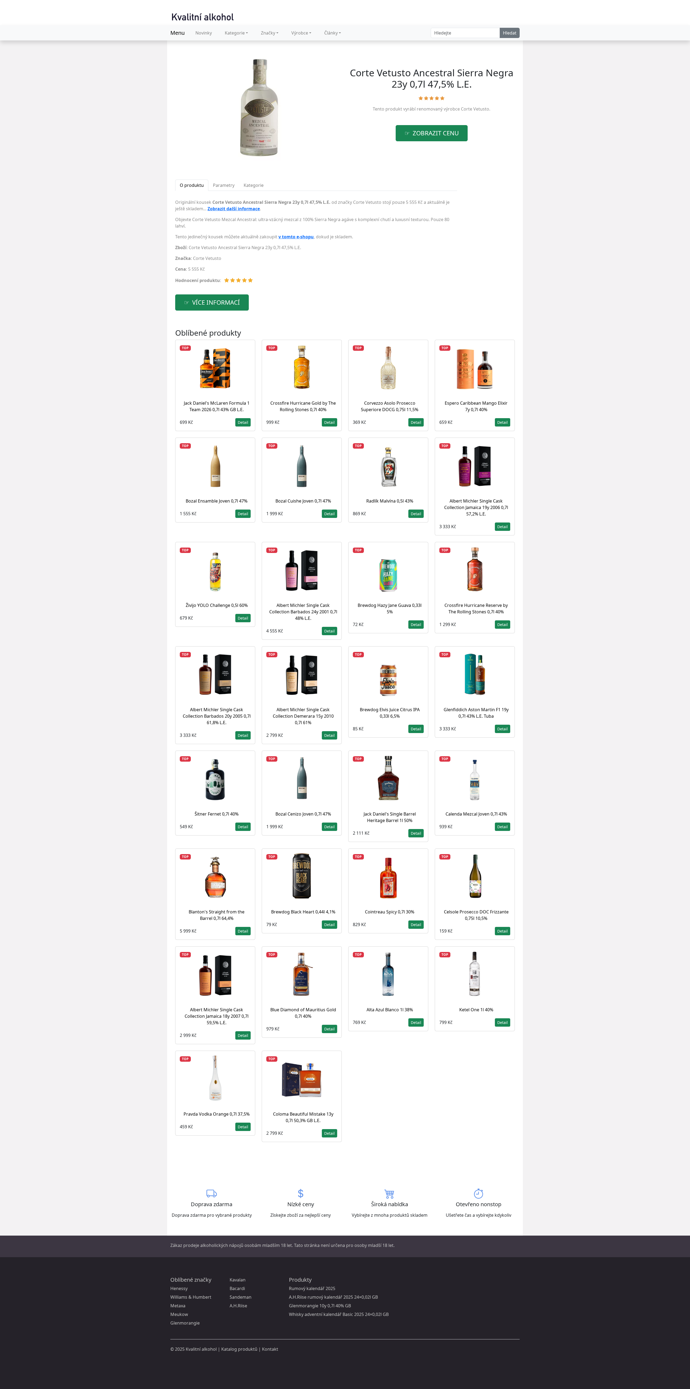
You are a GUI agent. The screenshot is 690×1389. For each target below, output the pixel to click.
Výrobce (299, 33)
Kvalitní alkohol (201, 1349)
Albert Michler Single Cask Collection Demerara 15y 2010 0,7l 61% (303, 716)
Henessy (179, 1288)
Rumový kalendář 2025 (312, 1288)
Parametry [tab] (223, 185)
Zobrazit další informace (234, 209)
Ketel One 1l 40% (476, 1010)
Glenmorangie (185, 1323)
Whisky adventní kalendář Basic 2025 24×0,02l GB (339, 1314)
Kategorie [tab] (254, 185)
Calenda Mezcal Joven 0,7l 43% (476, 814)
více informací (216, 302)
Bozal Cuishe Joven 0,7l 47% (303, 501)
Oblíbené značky (190, 1279)
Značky (268, 33)
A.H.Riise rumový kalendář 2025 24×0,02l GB (333, 1297)
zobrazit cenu (436, 133)
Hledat (509, 33)
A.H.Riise (238, 1306)
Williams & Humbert (190, 1297)
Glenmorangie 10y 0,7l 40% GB (320, 1306)
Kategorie (235, 33)
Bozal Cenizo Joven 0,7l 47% (303, 814)
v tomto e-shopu (296, 237)
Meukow (179, 1314)
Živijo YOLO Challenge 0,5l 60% (217, 605)
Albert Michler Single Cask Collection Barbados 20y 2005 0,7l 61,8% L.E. (217, 716)
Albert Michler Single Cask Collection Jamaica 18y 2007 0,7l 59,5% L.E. (217, 1016)
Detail (243, 422)
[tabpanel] (316, 243)
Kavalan (238, 1280)
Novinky (203, 33)
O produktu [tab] (192, 185)
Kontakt (270, 1349)
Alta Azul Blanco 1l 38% (390, 1010)
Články (331, 33)
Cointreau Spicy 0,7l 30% (389, 912)
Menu (177, 32)
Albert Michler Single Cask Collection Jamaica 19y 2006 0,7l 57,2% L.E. (476, 507)
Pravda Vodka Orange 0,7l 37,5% (217, 1114)
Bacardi (237, 1288)
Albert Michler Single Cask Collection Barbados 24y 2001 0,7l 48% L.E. (303, 611)
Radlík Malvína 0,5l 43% (389, 501)
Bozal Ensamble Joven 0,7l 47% (216, 501)
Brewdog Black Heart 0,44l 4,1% (303, 912)
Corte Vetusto (475, 109)
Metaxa (177, 1306)
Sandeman (240, 1297)
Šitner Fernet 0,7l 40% (217, 814)
